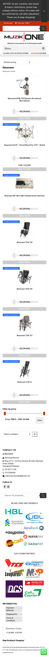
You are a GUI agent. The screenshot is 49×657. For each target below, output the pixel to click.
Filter (39, 420)
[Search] (43, 28)
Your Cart (23, 23)
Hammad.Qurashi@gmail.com (17, 476)
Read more (24, 118)
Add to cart (24, 169)
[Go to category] (34, 434)
